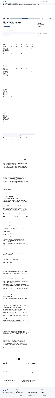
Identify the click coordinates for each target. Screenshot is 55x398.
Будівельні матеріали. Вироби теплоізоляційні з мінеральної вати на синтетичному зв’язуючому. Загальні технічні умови (12, 23)
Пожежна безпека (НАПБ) (31, 395)
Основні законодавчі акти (31, 391)
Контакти (32, 1)
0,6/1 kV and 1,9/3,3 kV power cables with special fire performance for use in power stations (27, 381)
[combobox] (47, 1)
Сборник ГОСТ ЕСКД (6, 374)
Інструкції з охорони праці (19, 392)
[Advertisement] (27, 11)
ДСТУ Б (25, 159)
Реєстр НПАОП (20, 1)
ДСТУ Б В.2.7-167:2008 (6, 21)
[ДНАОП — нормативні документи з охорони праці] (6, 1)
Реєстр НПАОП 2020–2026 (19, 395)
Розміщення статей (43, 395)
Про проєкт (28, 1)
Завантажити (50, 18)
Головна (4, 3)
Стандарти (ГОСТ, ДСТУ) (15, 3)
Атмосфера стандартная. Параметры (9, 380)
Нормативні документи (13, 1)
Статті (24, 1)
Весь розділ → (33, 372)
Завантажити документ (6, 26)
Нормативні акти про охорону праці (33, 392)
